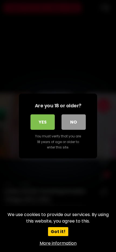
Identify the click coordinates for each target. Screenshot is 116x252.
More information (58, 243)
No (73, 122)
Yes (43, 122)
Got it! (58, 231)
